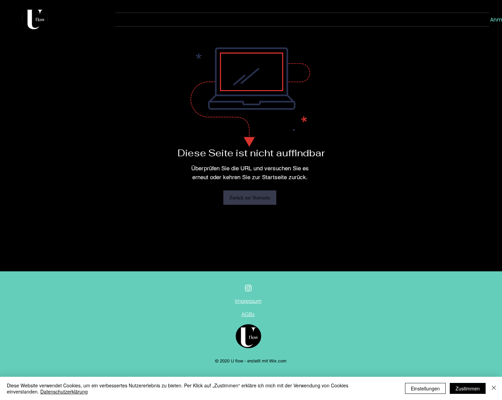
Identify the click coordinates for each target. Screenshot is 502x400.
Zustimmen (468, 388)
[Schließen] (494, 388)
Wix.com (278, 360)
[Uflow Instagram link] (248, 288)
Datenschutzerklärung (64, 391)
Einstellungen (425, 388)
